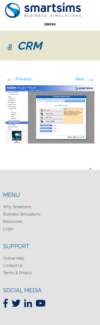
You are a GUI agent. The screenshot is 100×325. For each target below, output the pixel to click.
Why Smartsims (17, 207)
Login (8, 228)
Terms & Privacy (17, 273)
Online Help (13, 258)
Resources (12, 221)
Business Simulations (22, 214)
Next (85, 79)
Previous (19, 79)
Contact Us (13, 265)
